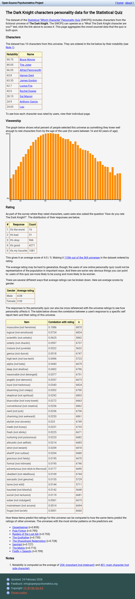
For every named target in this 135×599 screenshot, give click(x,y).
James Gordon (28, 80)
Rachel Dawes (28, 91)
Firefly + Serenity (22, 551)
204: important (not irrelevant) (77, 565)
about (128, 2)
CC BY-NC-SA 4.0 (33, 588)
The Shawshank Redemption (29, 541)
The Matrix (18, 548)
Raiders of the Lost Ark (25, 534)
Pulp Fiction (19, 530)
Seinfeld (17, 544)
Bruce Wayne (27, 59)
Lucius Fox (26, 85)
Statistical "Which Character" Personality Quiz (54, 20)
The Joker (25, 64)
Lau (22, 106)
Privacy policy (19, 592)
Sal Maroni (26, 96)
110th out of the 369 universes (82, 257)
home (120, 2)
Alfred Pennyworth (30, 70)
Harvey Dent (27, 75)
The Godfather (20, 537)
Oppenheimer (20, 527)
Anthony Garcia (29, 101)
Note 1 (9, 47)
